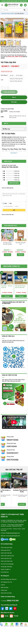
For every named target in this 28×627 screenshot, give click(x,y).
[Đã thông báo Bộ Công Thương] (5, 539)
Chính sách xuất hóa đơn (7, 555)
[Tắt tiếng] (21, 427)
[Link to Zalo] (6, 608)
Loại (2, 79)
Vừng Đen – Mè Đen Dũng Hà (6, 286)
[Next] (25, 28)
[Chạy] (4, 427)
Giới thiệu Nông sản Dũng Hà (8, 579)
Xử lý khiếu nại (5, 572)
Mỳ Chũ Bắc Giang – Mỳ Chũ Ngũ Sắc (20, 286)
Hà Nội (11, 111)
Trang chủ (3, 13)
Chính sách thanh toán (6, 561)
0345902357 (12, 453)
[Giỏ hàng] (25, 5)
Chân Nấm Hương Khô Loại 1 (20, 243)
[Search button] (24, 10)
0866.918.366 (13, 600)
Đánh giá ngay (14, 183)
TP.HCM (16, 616)
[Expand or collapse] (24, 129)
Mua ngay (7, 254)
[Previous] (2, 28)
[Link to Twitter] (11, 608)
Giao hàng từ (4, 75)
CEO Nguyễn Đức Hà (6, 582)
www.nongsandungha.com (13, 536)
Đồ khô (12, 13)
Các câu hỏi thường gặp (7, 564)
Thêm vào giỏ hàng (9, 92)
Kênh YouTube (4, 587)
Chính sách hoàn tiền (6, 553)
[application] (14, 422)
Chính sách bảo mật (6, 558)
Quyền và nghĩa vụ (5, 569)
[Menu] (2, 5)
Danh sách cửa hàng (6, 593)
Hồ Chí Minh (16, 111)
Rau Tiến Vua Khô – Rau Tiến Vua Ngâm (7, 243)
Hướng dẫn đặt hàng (6, 566)
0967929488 (12, 460)
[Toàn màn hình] (24, 427)
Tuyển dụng (4, 590)
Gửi (14, 210)
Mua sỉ (14, 97)
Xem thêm (13, 153)
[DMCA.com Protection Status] (12, 539)
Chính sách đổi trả (5, 550)
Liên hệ (3, 585)
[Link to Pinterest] (14, 608)
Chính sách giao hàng (6, 547)
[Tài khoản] (21, 5)
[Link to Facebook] (2, 608)
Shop (8, 13)
